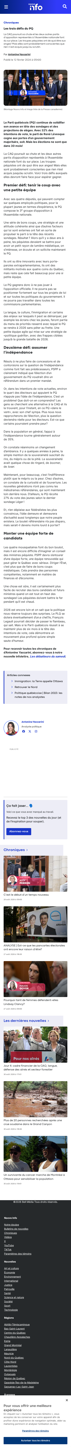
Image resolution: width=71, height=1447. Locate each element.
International (11, 1280)
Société (8, 1301)
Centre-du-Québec (15, 1332)
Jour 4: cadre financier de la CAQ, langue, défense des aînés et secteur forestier (31, 1068)
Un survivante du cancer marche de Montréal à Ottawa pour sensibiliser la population (34, 1177)
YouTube (9, 1245)
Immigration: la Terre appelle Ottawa (39, 681)
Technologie (11, 1309)
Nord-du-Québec (14, 1357)
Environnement (12, 1276)
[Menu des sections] (6, 6)
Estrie (7, 1341)
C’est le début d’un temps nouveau (26, 895)
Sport (7, 1305)
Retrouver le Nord (26, 687)
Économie (9, 1272)
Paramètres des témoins (17, 1253)
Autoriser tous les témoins (35, 1440)
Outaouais (10, 1374)
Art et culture (11, 1268)
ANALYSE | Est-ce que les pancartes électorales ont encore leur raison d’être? (34, 948)
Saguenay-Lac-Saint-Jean (19, 1386)
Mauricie (9, 1353)
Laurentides (10, 1365)
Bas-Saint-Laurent (14, 1328)
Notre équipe (11, 1224)
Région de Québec (14, 1378)
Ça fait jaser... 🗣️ (19, 806)
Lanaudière (10, 1349)
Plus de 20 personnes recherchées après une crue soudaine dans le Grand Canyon (33, 1122)
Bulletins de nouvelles (16, 1228)
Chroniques (11, 23)
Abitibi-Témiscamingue (17, 1324)
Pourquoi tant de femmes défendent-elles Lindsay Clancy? (31, 1002)
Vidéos (8, 1237)
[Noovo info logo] (35, 7)
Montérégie (10, 1370)
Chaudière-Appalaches (17, 1336)
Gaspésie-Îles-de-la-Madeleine (21, 1382)
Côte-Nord (10, 1361)
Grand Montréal (13, 1345)
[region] (35, 1421)
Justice (8, 1284)
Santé (7, 1293)
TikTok (8, 1249)
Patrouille (9, 1289)
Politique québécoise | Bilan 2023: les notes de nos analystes (38, 695)
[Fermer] (67, 1400)
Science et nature (14, 1297)
